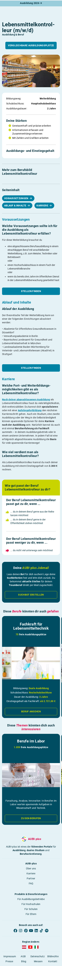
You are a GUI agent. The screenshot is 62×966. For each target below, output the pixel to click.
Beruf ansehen (31, 711)
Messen (38, 961)
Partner (31, 878)
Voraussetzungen (16, 198)
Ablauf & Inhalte (15, 205)
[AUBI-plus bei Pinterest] (26, 930)
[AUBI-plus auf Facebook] (15, 930)
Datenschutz (37, 956)
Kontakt (52, 961)
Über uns (31, 868)
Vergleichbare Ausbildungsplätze (31, 45)
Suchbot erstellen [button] (31, 594)
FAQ (31, 883)
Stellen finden (31, 291)
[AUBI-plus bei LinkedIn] (36, 930)
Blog (23, 961)
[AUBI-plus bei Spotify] (46, 930)
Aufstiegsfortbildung (30, 410)
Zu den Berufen (31, 818)
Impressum (9, 956)
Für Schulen (31, 909)
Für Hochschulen (31, 904)
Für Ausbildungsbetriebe (31, 899)
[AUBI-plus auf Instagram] (20, 930)
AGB (23, 956)
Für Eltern (31, 914)
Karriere (43, 205)
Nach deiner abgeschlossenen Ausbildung (26, 399)
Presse (9, 961)
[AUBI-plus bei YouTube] (31, 930)
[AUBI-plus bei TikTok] (41, 930)
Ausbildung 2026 (30, 3)
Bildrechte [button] (53, 956)
